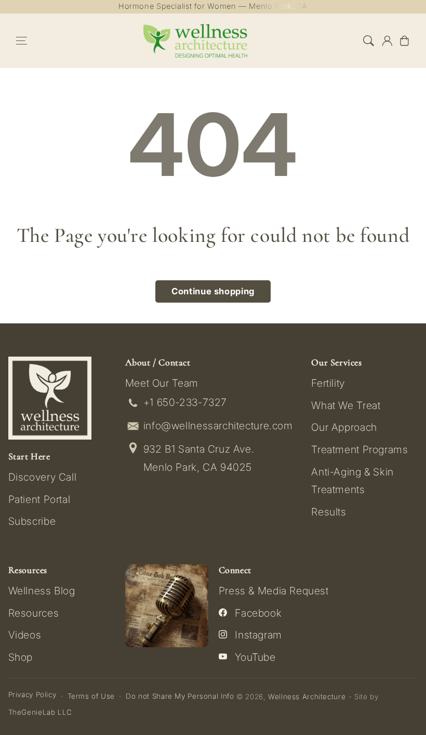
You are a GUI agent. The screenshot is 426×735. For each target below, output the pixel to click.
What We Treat (345, 405)
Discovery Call (42, 477)
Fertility (328, 383)
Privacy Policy (32, 694)
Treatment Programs (359, 449)
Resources (33, 613)
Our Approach (344, 427)
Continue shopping (213, 291)
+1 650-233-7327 (185, 402)
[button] (22, 40)
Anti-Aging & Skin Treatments (352, 481)
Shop (20, 657)
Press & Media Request (274, 590)
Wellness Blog (41, 590)
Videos (25, 635)
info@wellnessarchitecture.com (218, 425)
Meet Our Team (161, 383)
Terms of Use (91, 696)
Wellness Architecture (306, 696)
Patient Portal (39, 499)
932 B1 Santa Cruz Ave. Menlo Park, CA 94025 (199, 458)
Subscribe (32, 521)
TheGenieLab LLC (40, 712)
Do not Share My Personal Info (180, 696)
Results (328, 512)
